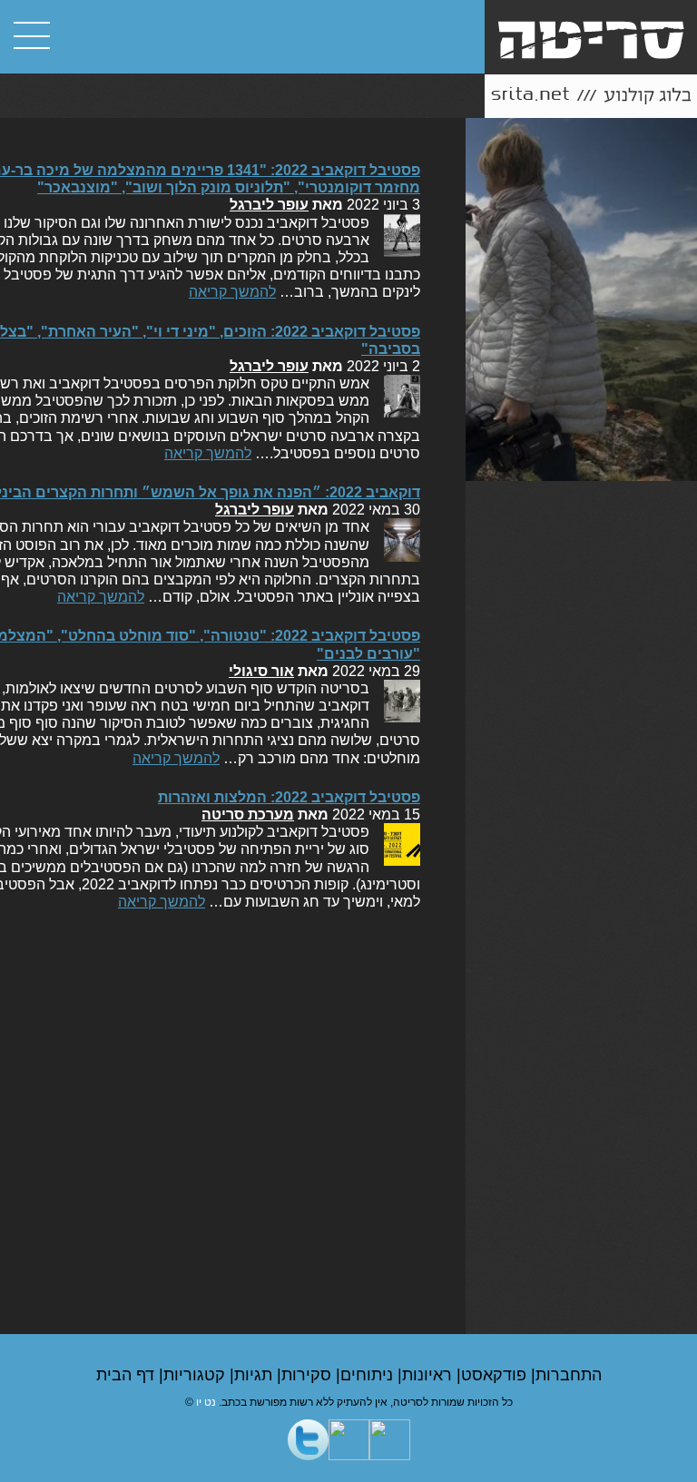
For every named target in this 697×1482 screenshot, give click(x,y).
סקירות (308, 1375)
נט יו (206, 1402)
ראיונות (429, 1375)
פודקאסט (496, 1375)
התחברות (568, 1375)
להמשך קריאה (232, 291)
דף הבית (127, 1375)
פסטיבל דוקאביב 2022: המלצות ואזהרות (289, 797)
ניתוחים (369, 1375)
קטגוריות (196, 1375)
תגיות (255, 1375)
